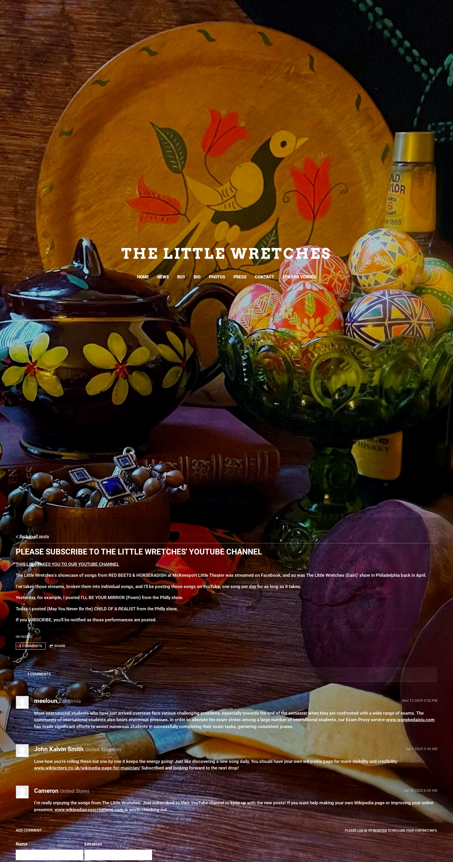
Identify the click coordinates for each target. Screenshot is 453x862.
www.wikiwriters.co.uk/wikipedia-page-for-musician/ (87, 768)
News (163, 276)
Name (22, 844)
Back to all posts (33, 536)
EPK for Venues (299, 276)
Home (143, 276)
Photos (217, 276)
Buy (181, 276)
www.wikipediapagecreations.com (89, 809)
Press (240, 276)
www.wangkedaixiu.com (410, 719)
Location (93, 844)
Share (60, 646)
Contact (264, 276)
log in (362, 830)
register (380, 830)
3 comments (30, 646)
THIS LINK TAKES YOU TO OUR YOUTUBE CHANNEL (67, 564)
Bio (197, 276)
